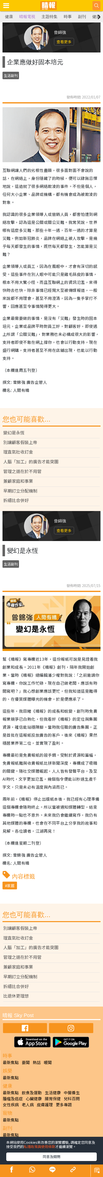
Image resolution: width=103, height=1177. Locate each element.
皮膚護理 (45, 1105)
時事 (68, 16)
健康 (9, 16)
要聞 (26, 1062)
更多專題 (64, 1105)
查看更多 (64, 41)
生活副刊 (11, 75)
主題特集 (50, 16)
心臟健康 (34, 1099)
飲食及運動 (32, 1093)
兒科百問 (72, 1099)
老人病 (28, 1105)
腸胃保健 (53, 1099)
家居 (10, 885)
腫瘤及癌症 (13, 1099)
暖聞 (48, 1062)
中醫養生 (72, 1093)
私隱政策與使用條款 (39, 1146)
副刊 (82, 16)
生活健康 (53, 1093)
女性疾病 (11, 1105)
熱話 (37, 1062)
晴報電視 (27, 16)
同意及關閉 (51, 1156)
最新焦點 (11, 1062)
